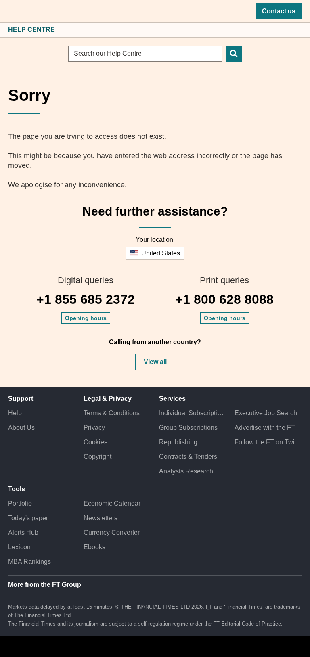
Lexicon (19, 547)
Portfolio (20, 503)
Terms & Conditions (112, 413)
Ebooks (94, 547)
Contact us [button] (278, 11)
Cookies (95, 442)
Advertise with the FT (265, 427)
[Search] (234, 54)
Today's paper (28, 518)
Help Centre (31, 29)
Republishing (178, 442)
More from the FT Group (44, 584)
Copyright (97, 456)
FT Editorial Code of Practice (247, 624)
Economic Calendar (112, 503)
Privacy (94, 427)
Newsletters (100, 518)
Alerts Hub (23, 532)
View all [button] (155, 361)
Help (15, 413)
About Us (21, 427)
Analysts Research (186, 471)
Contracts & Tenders (188, 456)
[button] (12, 11)
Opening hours (86, 318)
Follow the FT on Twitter (268, 442)
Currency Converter (112, 532)
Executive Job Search (266, 413)
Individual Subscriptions (192, 413)
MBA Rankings (29, 561)
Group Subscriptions (188, 427)
